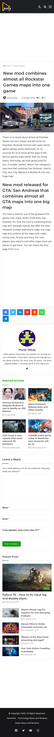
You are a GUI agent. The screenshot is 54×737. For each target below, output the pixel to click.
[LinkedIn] (20, 312)
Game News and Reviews (27, 723)
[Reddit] (35, 312)
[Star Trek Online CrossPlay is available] (10, 651)
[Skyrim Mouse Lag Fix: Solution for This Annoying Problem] (10, 612)
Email (5, 519)
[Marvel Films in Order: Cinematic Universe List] (10, 627)
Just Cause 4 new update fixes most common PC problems (12, 439)
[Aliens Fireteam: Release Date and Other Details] (40, 394)
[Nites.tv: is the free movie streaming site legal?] (10, 640)
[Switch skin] (39, 7)
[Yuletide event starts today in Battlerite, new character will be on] (40, 426)
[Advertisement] (27, 37)
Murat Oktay (12, 98)
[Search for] (45, 7)
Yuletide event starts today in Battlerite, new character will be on (39, 439)
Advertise (11, 718)
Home (8, 66)
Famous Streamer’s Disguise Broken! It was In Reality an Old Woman (14, 407)
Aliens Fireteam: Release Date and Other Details (38, 407)
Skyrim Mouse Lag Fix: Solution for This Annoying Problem (35, 612)
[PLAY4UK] (9, 6)
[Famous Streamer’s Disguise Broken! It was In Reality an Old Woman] (14, 394)
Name (6, 507)
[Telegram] (6, 319)
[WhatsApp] (42, 312)
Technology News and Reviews (32, 718)
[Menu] (50, 7)
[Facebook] (6, 312)
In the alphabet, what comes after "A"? (21, 530)
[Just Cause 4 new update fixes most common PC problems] (14, 426)
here (16, 249)
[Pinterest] (27, 312)
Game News (19, 66)
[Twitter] (13, 312)
